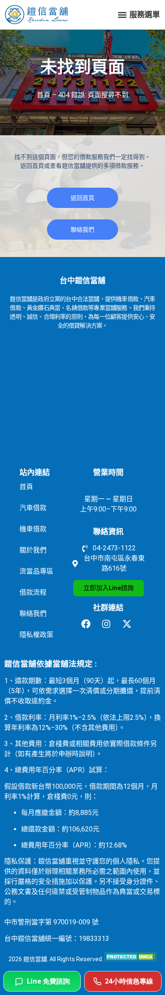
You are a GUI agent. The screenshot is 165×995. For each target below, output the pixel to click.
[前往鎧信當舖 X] (129, 624)
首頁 (43, 95)
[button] (122, 15)
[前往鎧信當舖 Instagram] (109, 624)
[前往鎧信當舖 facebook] (88, 624)
